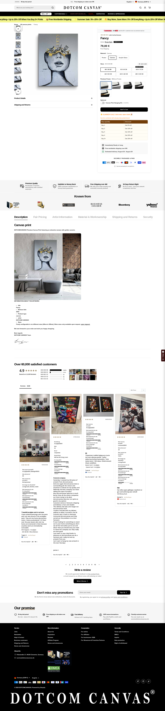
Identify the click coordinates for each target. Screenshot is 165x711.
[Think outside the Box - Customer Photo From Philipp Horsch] (72, 371)
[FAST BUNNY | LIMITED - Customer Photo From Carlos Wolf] (79, 377)
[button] (33, 542)
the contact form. (93, 574)
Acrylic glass (123, 57)
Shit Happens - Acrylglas (28, 530)
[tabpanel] (83, 283)
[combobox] (34, 8)
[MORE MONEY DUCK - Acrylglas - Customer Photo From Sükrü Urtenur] (72, 377)
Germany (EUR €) (143, 2)
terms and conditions (120, 597)
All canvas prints (25, 24)
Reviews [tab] (22, 386)
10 (95, 564)
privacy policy (105, 597)
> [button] (99, 564)
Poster (104, 57)
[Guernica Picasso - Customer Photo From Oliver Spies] (79, 371)
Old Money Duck (122, 494)
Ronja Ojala (108, 42)
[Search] (52, 7)
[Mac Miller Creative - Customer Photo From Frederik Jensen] (93, 377)
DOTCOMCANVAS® (25, 687)
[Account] (145, 7)
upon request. (85, 324)
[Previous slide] (18, 28)
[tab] (21, 217)
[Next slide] (18, 91)
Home (16, 24)
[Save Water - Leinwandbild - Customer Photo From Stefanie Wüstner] (86, 371)
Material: (106, 53)
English (129, 1)
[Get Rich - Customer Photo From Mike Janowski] (86, 377)
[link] (40, 205)
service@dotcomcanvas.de (25, 658)
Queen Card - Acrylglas (92, 465)
